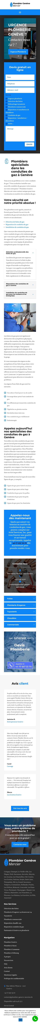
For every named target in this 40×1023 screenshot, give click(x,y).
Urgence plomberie (15, 99)
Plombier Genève (10, 942)
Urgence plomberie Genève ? (19, 30)
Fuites (10, 599)
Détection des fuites (15, 101)
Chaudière (11, 618)
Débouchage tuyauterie (16, 104)
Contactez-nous (20, 844)
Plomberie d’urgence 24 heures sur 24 (18, 912)
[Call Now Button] (35, 1018)
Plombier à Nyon (10, 946)
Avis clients (8, 968)
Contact (7, 971)
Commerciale (13, 625)
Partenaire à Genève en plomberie (16, 930)
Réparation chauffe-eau (12, 923)
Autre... (11, 124)
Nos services (8, 960)
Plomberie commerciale (17, 107)
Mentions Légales (10, 975)
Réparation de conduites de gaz (17, 225)
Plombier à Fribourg (11, 953)
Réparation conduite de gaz (14, 927)
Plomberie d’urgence (16, 605)
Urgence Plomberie (18, 52)
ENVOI (29, 144)
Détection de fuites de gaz (15, 222)
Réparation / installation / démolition (16, 119)
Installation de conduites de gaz (17, 227)
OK (21, 1020)
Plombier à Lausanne (11, 949)
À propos (7, 957)
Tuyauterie (12, 612)
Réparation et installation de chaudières (17, 111)
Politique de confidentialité (14, 979)
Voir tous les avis (20, 808)
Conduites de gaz (14, 115)
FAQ (5, 964)
